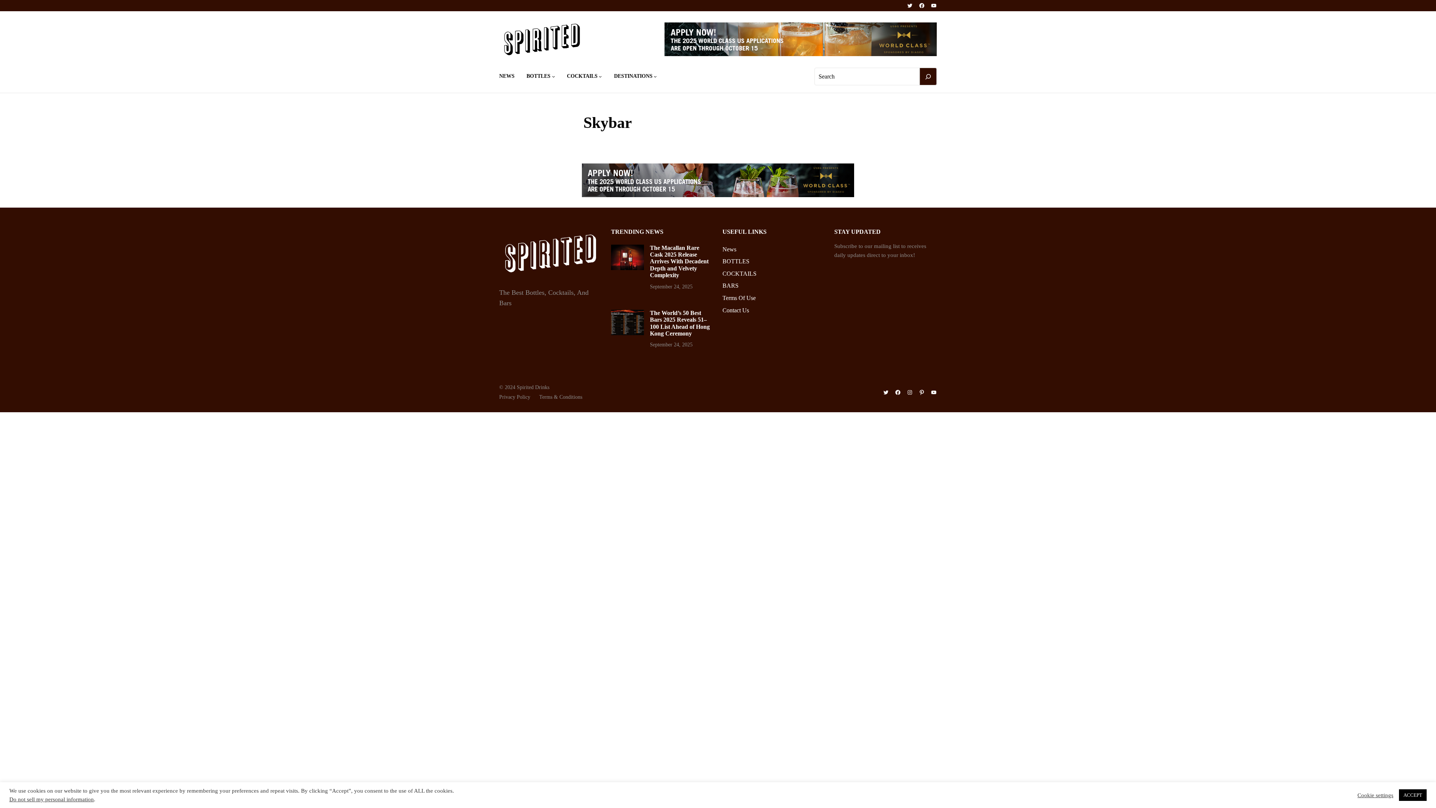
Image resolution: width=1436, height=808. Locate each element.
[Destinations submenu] (655, 76)
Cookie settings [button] (1375, 795)
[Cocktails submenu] (600, 76)
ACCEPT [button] (1412, 795)
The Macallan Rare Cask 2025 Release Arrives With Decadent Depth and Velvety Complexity (679, 262)
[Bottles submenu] (553, 76)
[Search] (928, 77)
